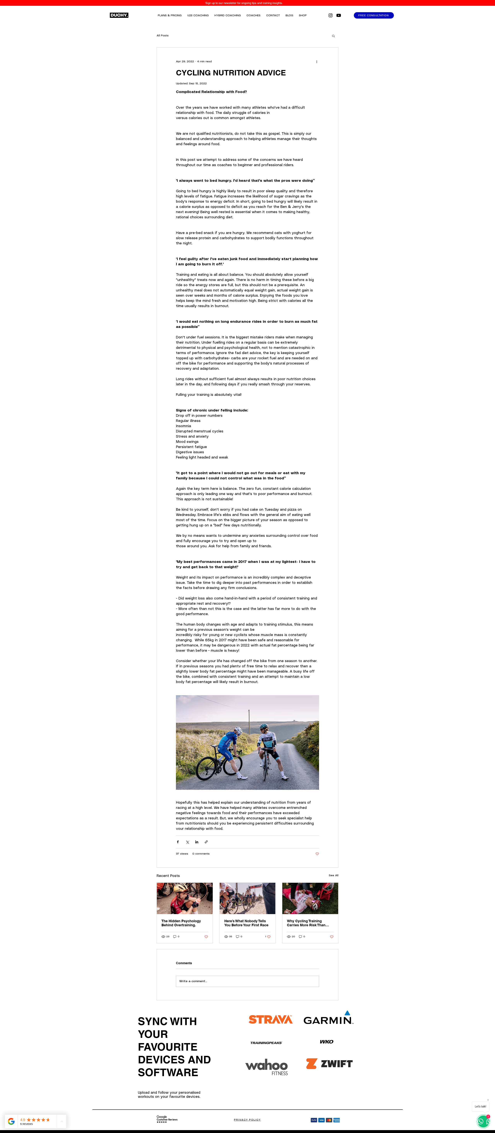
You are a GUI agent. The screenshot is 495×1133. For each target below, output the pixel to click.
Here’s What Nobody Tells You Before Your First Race (246, 923)
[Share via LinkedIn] (197, 842)
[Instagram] (330, 15)
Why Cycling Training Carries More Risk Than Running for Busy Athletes (309, 923)
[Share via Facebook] (178, 842)
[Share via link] (206, 842)
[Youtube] (338, 15)
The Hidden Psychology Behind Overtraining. (181, 923)
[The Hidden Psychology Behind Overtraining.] (185, 898)
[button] (333, 35)
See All (333, 875)
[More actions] (316, 61)
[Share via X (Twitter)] (187, 842)
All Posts (163, 35)
